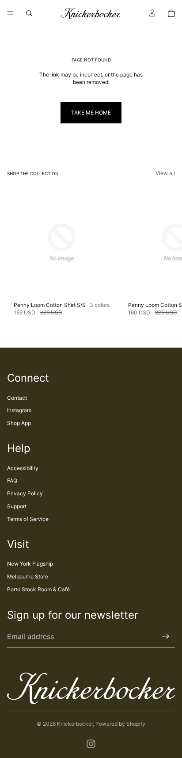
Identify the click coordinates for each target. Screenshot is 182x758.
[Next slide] (165, 252)
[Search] (29, 13)
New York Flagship (30, 563)
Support (17, 506)
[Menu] (10, 13)
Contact (17, 397)
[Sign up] (165, 636)
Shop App (19, 423)
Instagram (19, 410)
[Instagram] (91, 744)
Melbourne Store (27, 576)
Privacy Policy (25, 493)
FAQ (12, 480)
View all (165, 173)
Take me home (91, 112)
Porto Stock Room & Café (38, 589)
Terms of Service (28, 519)
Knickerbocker (75, 723)
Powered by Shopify (120, 723)
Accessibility (22, 468)
